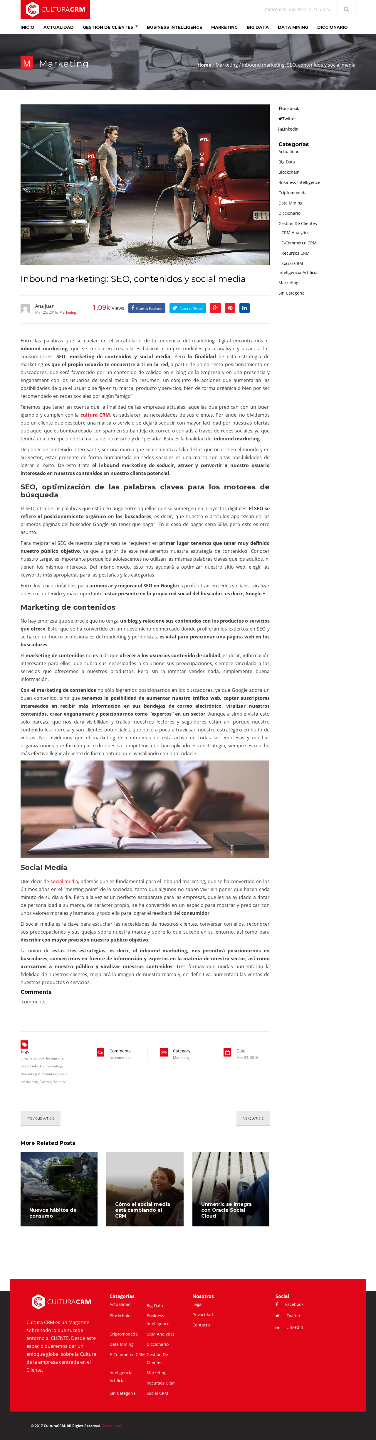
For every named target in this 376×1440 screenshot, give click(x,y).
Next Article (253, 1118)
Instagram (54, 1058)
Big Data (286, 162)
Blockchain (289, 172)
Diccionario (289, 213)
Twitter (45, 1081)
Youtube (60, 1081)
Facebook (36, 1058)
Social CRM (292, 263)
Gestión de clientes (297, 223)
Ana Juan (45, 306)
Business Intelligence (299, 182)
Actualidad (289, 151)
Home (204, 65)
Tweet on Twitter (191, 308)
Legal (197, 1304)
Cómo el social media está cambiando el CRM (142, 1210)
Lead (24, 1066)
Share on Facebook (149, 308)
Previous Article (40, 1118)
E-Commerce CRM (299, 243)
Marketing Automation (39, 1073)
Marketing (64, 63)
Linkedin (37, 1066)
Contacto (201, 1325)
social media (64, 881)
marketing (54, 1066)
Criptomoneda (292, 192)
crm (24, 1058)
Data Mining (290, 203)
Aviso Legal (112, 1425)
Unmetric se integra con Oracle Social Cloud (226, 1210)
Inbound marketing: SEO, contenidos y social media (133, 278)
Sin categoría (291, 293)
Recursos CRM (295, 253)
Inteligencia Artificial (298, 272)
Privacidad (202, 1314)
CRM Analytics (295, 232)
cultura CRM (95, 415)
